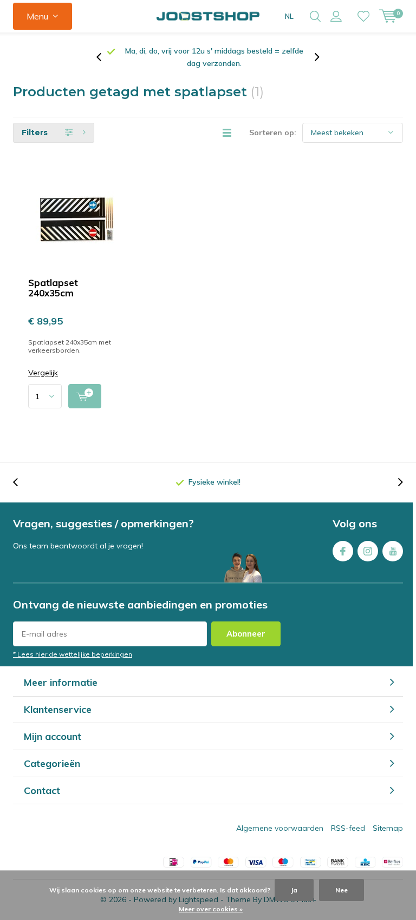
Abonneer (245, 633)
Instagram (368, 551)
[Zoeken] (315, 16)
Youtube (392, 551)
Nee (341, 890)
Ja (294, 890)
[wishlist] (363, 16)
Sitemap (388, 828)
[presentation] (104, 57)
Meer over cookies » (211, 909)
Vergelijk (43, 373)
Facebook (343, 551)
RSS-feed (348, 828)
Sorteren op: (272, 132)
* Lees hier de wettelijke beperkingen (72, 654)
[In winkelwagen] (84, 396)
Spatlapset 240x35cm (53, 288)
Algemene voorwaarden (279, 828)
